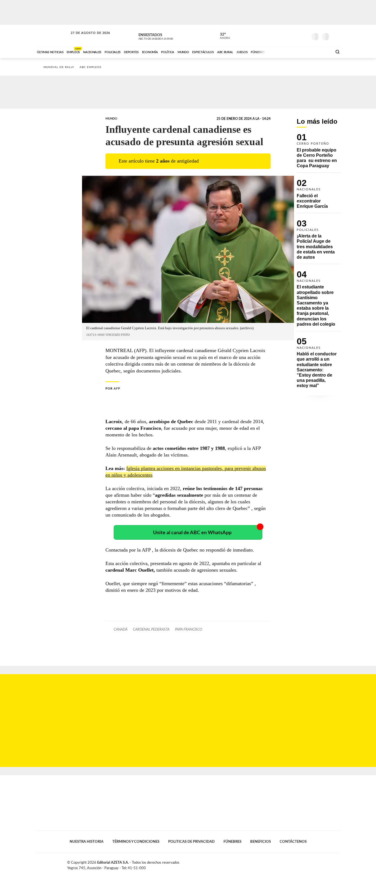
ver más (222, 36)
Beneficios (260, 841)
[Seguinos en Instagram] (304, 35)
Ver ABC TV (166, 35)
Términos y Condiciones (135, 841)
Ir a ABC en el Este (85, 38)
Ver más (319, 153)
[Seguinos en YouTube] (295, 35)
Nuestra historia (86, 841)
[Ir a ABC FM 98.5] (321, 51)
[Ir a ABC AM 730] (299, 51)
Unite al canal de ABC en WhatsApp (192, 532)
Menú (336, 36)
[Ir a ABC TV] (284, 51)
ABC (52, 35)
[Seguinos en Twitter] (287, 35)
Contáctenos (293, 841)
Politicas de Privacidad (191, 841)
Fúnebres (232, 841)
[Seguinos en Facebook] (279, 35)
